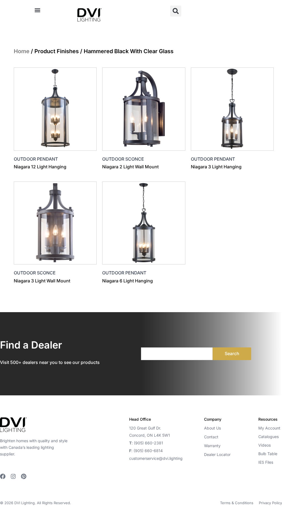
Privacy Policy (270, 503)
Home (21, 51)
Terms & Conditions (236, 503)
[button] (37, 10)
